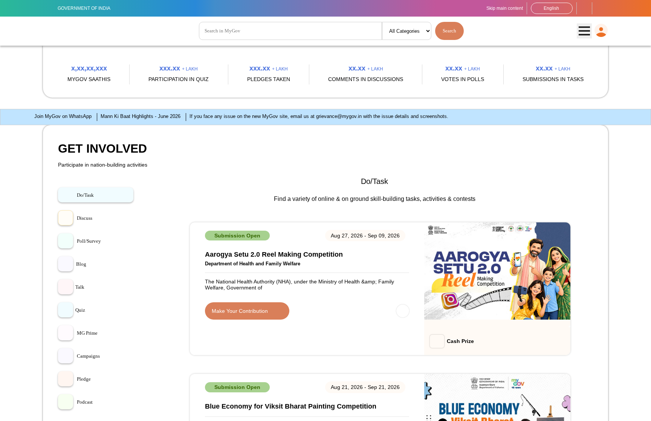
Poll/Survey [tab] (89, 241)
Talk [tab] (79, 287)
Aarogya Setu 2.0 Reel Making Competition (274, 255)
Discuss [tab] (84, 218)
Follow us (600, 8)
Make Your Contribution (240, 311)
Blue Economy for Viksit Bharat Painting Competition (290, 406)
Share (402, 311)
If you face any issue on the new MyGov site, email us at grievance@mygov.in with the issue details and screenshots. (318, 116)
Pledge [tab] (84, 379)
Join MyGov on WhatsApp (63, 116)
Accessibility (584, 8)
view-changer (588, 189)
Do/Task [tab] (85, 195)
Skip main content (504, 8)
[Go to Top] (641, 411)
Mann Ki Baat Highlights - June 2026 (140, 116)
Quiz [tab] (80, 310)
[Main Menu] (584, 31)
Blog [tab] (81, 264)
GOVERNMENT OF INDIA (84, 8)
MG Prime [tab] (87, 333)
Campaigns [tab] (88, 356)
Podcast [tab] (85, 402)
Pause (8, 118)
